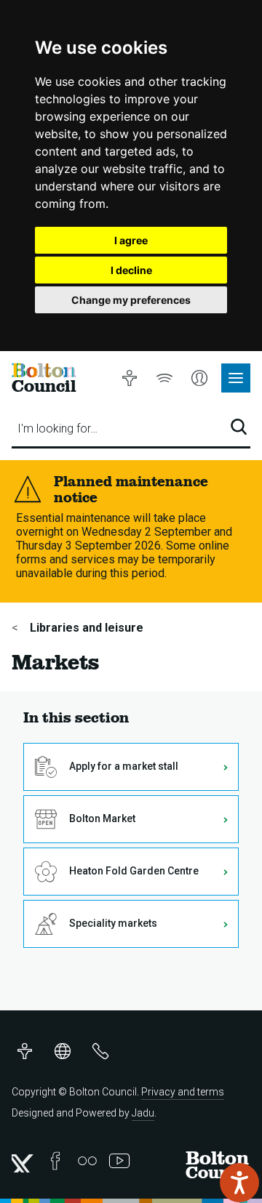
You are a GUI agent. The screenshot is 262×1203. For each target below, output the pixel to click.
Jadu (143, 1113)
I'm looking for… (57, 428)
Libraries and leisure (85, 628)
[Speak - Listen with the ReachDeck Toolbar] (239, 1182)
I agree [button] (131, 240)
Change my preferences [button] (131, 300)
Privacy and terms (182, 1092)
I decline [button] (131, 270)
